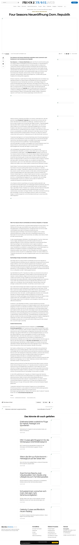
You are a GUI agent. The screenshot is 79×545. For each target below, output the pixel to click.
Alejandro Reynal (32, 152)
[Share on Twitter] (65, 54)
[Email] (66, 54)
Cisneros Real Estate (24, 62)
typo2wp (7, 53)
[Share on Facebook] (63, 54)
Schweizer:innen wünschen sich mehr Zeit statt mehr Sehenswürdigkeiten (33, 493)
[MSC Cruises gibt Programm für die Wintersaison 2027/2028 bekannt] (56, 444)
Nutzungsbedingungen (25, 543)
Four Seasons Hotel (31, 397)
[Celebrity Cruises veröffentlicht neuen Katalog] (56, 513)
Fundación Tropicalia (23, 120)
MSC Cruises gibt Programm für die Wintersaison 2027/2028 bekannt (34, 441)
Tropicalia (24, 88)
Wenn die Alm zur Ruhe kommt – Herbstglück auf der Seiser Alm (33, 458)
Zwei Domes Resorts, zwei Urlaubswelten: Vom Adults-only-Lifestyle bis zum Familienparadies (34, 475)
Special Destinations (41, 11)
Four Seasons (13, 62)
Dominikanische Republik (20, 397)
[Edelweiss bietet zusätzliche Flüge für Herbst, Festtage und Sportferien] (56, 426)
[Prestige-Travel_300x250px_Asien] (65, 135)
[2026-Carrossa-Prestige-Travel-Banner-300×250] (65, 122)
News (33, 11)
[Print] (68, 54)
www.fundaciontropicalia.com (25, 392)
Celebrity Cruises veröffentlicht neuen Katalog (32, 510)
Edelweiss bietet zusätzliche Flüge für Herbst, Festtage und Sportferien (34, 424)
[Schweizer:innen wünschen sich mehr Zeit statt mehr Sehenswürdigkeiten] (56, 496)
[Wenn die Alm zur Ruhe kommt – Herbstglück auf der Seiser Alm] (56, 461)
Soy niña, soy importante (33, 340)
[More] (70, 54)
